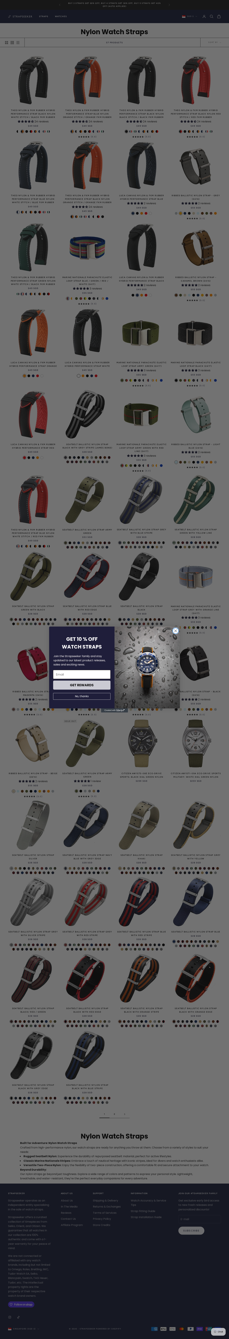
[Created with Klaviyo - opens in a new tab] (114, 710)
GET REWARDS (82, 685)
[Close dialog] (176, 631)
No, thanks (82, 696)
